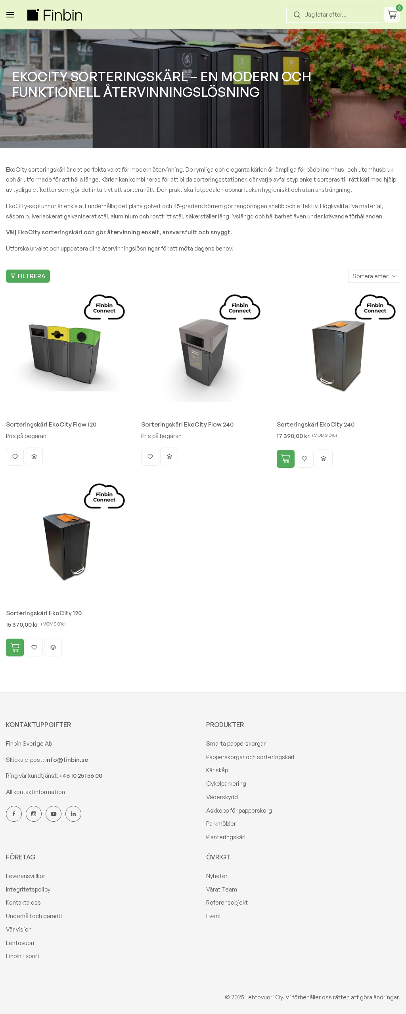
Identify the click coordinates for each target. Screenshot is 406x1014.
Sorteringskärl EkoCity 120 (44, 613)
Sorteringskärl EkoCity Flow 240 (187, 424)
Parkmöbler (221, 823)
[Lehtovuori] (54, 15)
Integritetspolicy (28, 889)
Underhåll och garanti (34, 916)
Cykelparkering (226, 783)
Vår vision (19, 929)
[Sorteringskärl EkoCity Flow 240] (202, 352)
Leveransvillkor (25, 876)
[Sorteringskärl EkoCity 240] (338, 352)
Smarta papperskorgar (236, 743)
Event (213, 916)
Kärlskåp (217, 770)
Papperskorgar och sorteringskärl (250, 757)
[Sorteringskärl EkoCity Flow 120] (67, 352)
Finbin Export (23, 956)
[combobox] (333, 15)
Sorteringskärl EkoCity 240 (315, 424)
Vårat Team (221, 889)
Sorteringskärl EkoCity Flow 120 (51, 424)
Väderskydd (222, 797)
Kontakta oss (23, 902)
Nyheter (217, 876)
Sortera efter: (371, 276)
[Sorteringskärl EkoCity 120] (67, 541)
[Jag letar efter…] (297, 15)
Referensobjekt (227, 902)
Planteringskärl (225, 837)
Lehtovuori (20, 943)
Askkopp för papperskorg (239, 810)
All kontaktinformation (35, 792)
